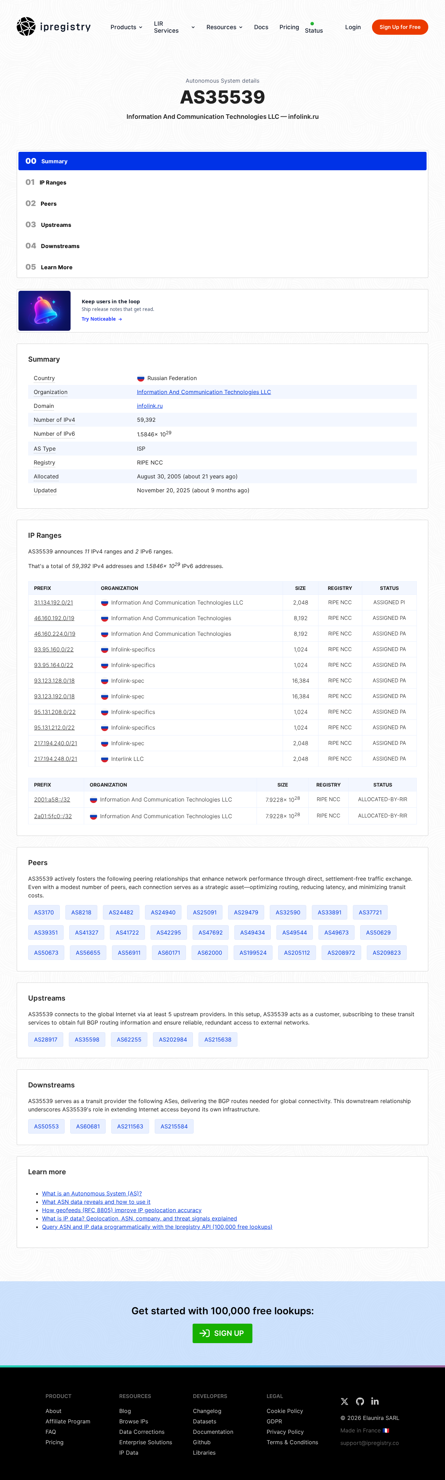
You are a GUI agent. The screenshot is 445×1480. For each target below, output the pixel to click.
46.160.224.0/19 (54, 633)
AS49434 (252, 932)
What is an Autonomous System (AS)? (92, 1193)
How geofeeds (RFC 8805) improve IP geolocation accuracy (122, 1210)
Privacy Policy (285, 1431)
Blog (125, 1410)
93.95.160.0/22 (54, 649)
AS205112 (297, 952)
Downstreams (52, 245)
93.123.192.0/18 (54, 696)
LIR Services (166, 27)
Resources (221, 27)
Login (353, 27)
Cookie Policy (285, 1410)
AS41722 (127, 932)
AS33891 (329, 912)
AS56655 (88, 952)
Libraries (204, 1452)
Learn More (49, 266)
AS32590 (288, 912)
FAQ (51, 1431)
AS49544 (294, 932)
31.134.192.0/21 (53, 602)
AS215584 (174, 1126)
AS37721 (370, 912)
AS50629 (378, 932)
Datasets (204, 1421)
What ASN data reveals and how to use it (96, 1201)
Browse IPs (133, 1421)
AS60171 (169, 952)
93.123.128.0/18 (54, 680)
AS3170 (44, 912)
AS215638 (218, 1039)
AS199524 (253, 952)
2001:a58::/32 (52, 799)
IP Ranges (45, 182)
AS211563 (130, 1126)
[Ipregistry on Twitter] (345, 1403)
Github (202, 1442)
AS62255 (129, 1039)
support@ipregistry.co (369, 1442)
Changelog (207, 1410)
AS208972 (341, 952)
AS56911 (129, 952)
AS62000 (209, 952)
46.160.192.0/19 (54, 618)
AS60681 (88, 1126)
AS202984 (173, 1039)
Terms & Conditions (292, 1442)
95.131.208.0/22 (55, 711)
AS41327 (86, 932)
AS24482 (121, 912)
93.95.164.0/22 (53, 664)
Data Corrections (141, 1431)
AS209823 (387, 952)
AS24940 (163, 912)
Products (123, 27)
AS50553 (46, 1126)
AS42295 (168, 932)
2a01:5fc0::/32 (53, 816)
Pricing (289, 27)
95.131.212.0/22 (54, 727)
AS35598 (87, 1039)
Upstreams (48, 224)
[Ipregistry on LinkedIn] (375, 1403)
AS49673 (336, 932)
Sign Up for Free (400, 27)
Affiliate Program (68, 1421)
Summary (46, 160)
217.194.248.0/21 (55, 758)
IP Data (128, 1452)
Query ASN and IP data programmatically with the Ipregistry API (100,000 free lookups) (157, 1226)
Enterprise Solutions (145, 1442)
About (54, 1410)
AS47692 (211, 932)
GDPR (274, 1421)
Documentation (213, 1431)
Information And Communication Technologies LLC (204, 391)
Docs (261, 27)
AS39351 (46, 932)
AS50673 (46, 952)
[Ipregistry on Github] (361, 1403)
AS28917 (45, 1039)
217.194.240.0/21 (55, 743)
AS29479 (246, 912)
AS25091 (205, 912)
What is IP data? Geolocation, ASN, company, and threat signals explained (139, 1218)
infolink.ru (150, 405)
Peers (41, 203)
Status (314, 30)
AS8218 (81, 912)
